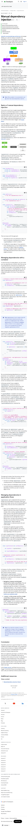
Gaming (2, 728)
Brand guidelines (13, 818)
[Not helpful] (11, 13)
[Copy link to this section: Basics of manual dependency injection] (8, 107)
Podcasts (3, 723)
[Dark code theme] (24, 167)
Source (2, 716)
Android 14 (3, 764)
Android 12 (3, 768)
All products (3, 813)
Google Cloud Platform (6, 811)
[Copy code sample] (26, 167)
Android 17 (3, 758)
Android (2, 710)
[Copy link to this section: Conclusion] (10, 642)
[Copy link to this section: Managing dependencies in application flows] (15, 497)
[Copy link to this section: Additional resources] (18, 676)
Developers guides (5, 778)
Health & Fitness (4, 732)
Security (2, 714)
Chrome (2, 807)
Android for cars (4, 750)
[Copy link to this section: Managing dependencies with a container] (9, 260)
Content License (14, 694)
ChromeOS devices (5, 748)
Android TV (3, 752)
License (7, 818)
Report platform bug (5, 790)
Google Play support (5, 794)
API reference (4, 780)
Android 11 (3, 771)
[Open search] (18, 1)
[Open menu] (2, 1)
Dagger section (7, 667)
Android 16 (3, 760)
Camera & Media (4, 734)
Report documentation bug (6, 792)
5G (1, 739)
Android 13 (3, 766)
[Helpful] (9, 13)
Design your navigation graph (10, 594)
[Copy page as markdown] (17, 20)
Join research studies (5, 796)
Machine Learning (4, 730)
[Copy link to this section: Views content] (11, 679)
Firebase (3, 809)
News (2, 718)
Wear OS (3, 746)
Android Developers (5, 10)
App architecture (7, 6)
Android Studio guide (5, 776)
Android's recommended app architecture (11, 36)
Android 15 (3, 762)
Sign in (24, 1)
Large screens (4, 744)
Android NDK (3, 785)
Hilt (5, 98)
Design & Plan (13, 10)
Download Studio (4, 782)
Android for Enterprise (5, 712)
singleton (22, 322)
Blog (2, 720)
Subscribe (17, 821)
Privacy (2, 736)
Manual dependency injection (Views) (12, 682)
